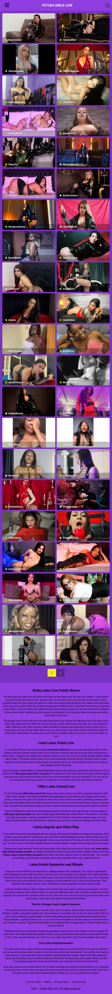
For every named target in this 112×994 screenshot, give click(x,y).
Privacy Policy (61, 982)
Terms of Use (79, 982)
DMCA (47, 982)
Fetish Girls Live (57, 5)
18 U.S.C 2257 (33, 982)
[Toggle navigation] (5, 5)
